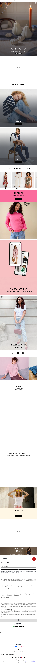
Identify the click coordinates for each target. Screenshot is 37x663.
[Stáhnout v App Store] (21, 626)
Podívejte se (18, 53)
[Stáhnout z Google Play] (15, 626)
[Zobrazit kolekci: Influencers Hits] (18, 323)
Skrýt (1, 616)
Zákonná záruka (11, 654)
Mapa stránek (19, 651)
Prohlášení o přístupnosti (5, 653)
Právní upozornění (28, 653)
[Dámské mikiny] (18, 196)
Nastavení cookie (24, 651)
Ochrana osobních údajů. (15, 572)
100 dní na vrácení (10, 0)
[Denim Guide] (18, 108)
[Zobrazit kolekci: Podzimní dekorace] (18, 29)
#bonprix (18, 387)
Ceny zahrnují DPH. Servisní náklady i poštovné (17, 653)
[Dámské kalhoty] (17, 180)
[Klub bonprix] (18, 497)
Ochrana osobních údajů (4, 651)
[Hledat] (36, 3)
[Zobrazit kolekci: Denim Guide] (18, 85)
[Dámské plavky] (28, 180)
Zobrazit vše (20, 389)
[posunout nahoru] (18, 620)
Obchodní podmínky (13, 651)
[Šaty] (5, 180)
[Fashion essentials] (14, 370)
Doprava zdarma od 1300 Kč (18, 0)
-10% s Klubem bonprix (4, 0)
